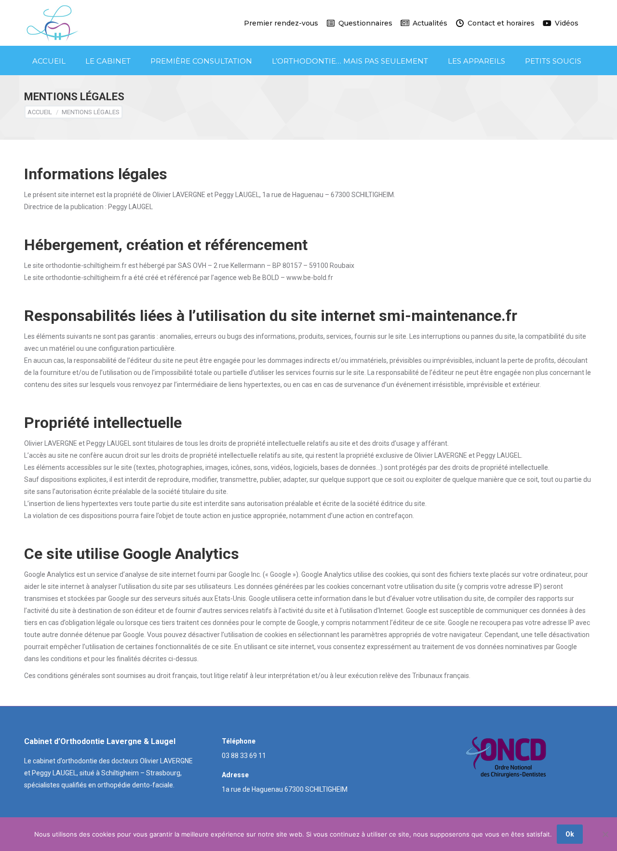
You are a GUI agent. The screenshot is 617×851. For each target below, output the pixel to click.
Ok (569, 834)
